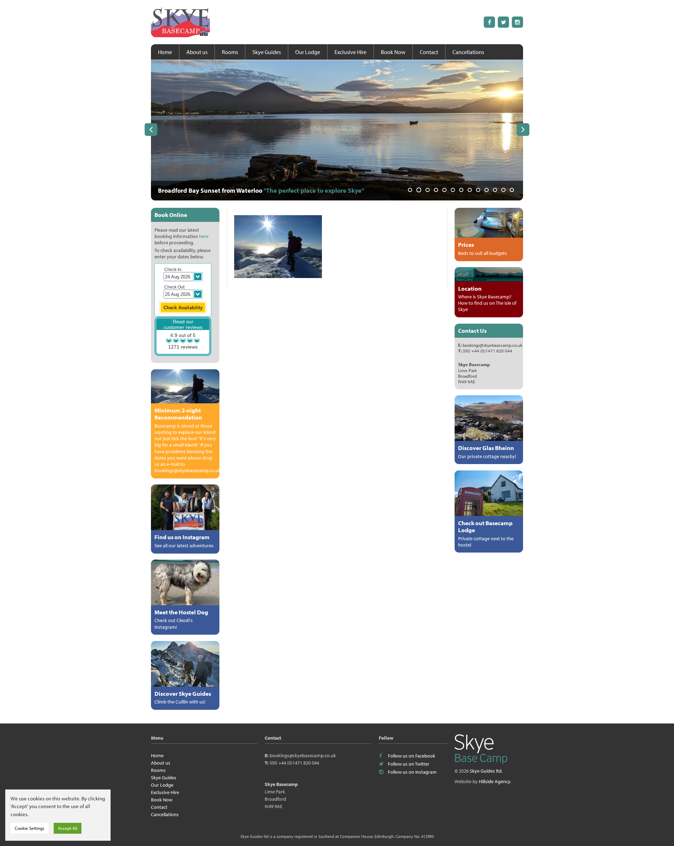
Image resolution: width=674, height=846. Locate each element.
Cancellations (468, 51)
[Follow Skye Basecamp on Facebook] (489, 22)
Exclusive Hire (350, 51)
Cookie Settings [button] (29, 828)
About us (196, 51)
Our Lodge (307, 51)
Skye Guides (266, 51)
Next (523, 129)
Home (165, 51)
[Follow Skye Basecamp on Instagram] (517, 22)
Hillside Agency (494, 781)
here (204, 236)
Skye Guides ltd (486, 771)
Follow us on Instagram (412, 772)
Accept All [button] (67, 828)
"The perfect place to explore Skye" (314, 190)
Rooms (230, 51)
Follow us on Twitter (408, 764)
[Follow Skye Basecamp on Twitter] (503, 22)
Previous (151, 129)
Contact (429, 51)
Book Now (393, 51)
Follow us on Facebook (411, 756)
